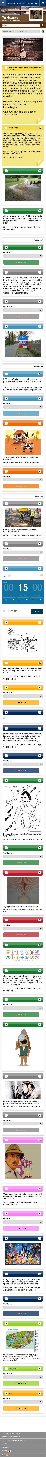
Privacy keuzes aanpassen (11, 1437)
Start (37, 611)
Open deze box (21, 262)
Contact (4, 1444)
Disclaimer (5, 1447)
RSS (4, 1455)
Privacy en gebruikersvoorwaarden (14, 1440)
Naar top (5, 1451)
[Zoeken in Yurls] (42, 25)
